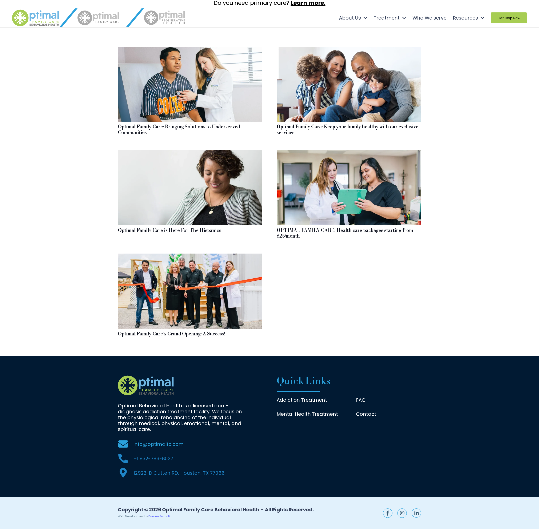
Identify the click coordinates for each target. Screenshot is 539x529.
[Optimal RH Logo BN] (164, 18)
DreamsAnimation (160, 516)
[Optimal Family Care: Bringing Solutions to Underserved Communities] (190, 49)
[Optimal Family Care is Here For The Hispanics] (190, 153)
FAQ (361, 400)
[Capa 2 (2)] (416, 513)
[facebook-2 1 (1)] (387, 513)
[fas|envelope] (125, 444)
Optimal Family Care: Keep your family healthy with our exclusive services (347, 130)
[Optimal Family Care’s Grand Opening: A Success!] (190, 256)
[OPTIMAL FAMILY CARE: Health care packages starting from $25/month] (349, 153)
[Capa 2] (35, 17)
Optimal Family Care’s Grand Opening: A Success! (171, 334)
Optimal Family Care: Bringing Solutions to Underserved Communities (179, 130)
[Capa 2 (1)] (402, 513)
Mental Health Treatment (307, 414)
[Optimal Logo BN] (98, 18)
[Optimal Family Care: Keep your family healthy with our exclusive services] (349, 49)
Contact (366, 414)
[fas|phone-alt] (125, 459)
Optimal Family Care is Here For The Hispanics (169, 230)
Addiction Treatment (302, 400)
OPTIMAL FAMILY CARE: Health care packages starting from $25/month (345, 233)
